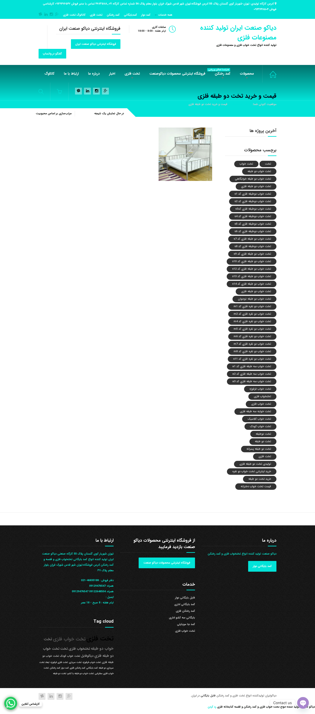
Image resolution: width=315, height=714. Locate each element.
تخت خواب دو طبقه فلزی (256, 291)
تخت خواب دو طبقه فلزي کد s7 (252, 239)
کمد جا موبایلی (186, 624)
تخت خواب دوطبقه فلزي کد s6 (252, 231)
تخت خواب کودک (260, 426)
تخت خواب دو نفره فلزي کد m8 (252, 351)
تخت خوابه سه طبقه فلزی (255, 411)
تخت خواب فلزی (269, 74)
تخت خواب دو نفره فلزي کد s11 (252, 359)
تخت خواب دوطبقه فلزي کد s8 (252, 246)
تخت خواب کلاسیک (259, 419)
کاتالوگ (49, 73)
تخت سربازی (75, 662)
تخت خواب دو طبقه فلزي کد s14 (251, 284)
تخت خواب (246, 164)
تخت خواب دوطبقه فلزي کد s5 (252, 224)
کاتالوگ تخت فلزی (74, 15)
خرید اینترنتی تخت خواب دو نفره (251, 471)
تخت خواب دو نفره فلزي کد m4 (252, 321)
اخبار (112, 73)
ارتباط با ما (71, 73)
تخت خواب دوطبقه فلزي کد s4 (252, 216)
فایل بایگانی (208, 695)
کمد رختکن (113, 15)
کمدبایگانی (130, 15)
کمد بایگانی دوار (262, 566)
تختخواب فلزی (262, 396)
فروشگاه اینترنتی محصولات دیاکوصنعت (177, 73)
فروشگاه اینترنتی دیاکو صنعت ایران (95, 44)
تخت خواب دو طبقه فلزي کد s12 (251, 269)
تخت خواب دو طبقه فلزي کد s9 (252, 254)
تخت (268, 164)
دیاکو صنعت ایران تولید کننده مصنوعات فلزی (238, 32)
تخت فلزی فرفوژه (59, 662)
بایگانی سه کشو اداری (182, 617)
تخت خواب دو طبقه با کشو (80, 673)
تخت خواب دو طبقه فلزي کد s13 (251, 276)
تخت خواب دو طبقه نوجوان (254, 299)
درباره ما (94, 73)
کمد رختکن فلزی (185, 611)
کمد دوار (145, 15)
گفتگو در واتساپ (52, 53)
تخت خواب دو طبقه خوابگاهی (253, 179)
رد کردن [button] (212, 707)
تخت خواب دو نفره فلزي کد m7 (252, 344)
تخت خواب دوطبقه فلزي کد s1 (252, 194)
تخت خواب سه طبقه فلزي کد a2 (251, 374)
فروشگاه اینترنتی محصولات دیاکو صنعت (166, 563)
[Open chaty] (303, 703)
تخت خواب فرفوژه (260, 389)
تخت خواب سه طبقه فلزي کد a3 (251, 381)
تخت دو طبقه (263, 441)
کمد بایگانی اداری (184, 604)
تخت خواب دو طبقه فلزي (256, 186)
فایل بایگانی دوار (185, 597)
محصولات (247, 73)
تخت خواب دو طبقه (259, 171)
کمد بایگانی (92, 668)
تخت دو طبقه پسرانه (258, 449)
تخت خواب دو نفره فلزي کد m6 (252, 336)
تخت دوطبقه (263, 434)
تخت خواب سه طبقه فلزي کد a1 (251, 366)
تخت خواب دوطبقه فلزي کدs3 (253, 209)
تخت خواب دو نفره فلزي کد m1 (252, 306)
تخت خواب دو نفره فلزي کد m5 (252, 329)
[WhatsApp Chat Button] (10, 703)
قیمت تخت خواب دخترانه (256, 486)
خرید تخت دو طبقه (259, 479)
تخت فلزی (96, 15)
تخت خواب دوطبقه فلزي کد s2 (252, 201)
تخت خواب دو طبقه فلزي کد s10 (251, 261)
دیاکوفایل (87, 656)
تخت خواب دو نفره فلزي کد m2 (252, 314)
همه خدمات (165, 15)
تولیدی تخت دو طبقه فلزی (255, 464)
